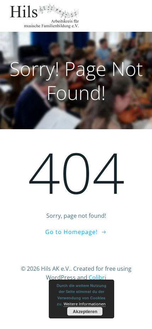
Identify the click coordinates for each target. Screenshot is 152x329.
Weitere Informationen (85, 303)
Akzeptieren (85, 311)
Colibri (97, 277)
